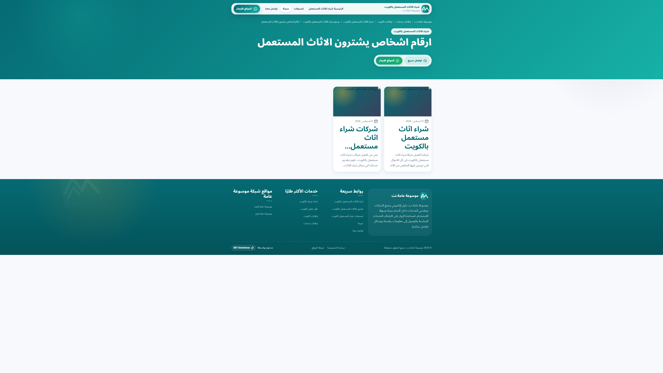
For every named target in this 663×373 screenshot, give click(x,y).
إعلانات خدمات (403, 21)
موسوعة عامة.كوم (264, 213)
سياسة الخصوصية (336, 248)
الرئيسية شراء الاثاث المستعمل (326, 8)
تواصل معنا (271, 8)
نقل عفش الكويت (309, 208)
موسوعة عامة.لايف (263, 206)
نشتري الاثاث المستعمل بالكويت (347, 208)
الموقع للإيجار (244, 8)
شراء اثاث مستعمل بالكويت (414, 138)
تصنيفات (299, 8)
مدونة (286, 8)
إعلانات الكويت (384, 21)
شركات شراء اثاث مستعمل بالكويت (359, 138)
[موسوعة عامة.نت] (424, 196)
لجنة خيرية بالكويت (308, 201)
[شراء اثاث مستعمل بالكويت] (408, 101)
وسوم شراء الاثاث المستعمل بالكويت (321, 21)
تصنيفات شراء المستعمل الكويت (347, 216)
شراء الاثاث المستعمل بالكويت (358, 21)
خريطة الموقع (318, 248)
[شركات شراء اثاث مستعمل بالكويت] (357, 101)
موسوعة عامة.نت (423, 21)
